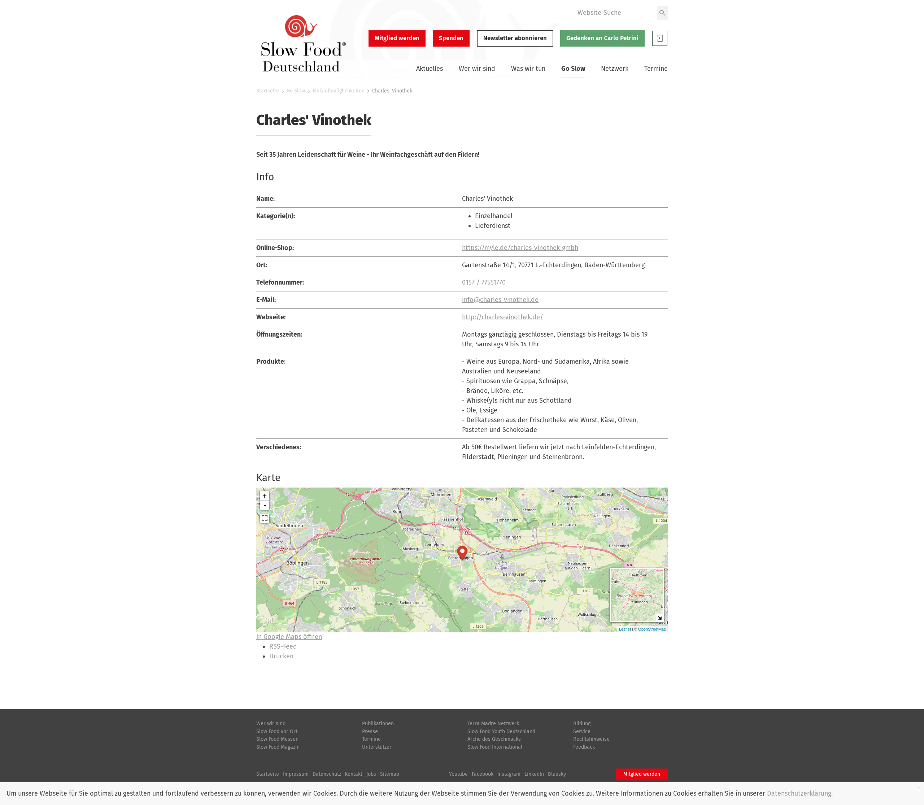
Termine (656, 69)
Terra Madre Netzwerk (493, 723)
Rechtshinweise (591, 739)
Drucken (281, 656)
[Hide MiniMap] (659, 617)
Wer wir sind (477, 69)
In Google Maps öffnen (289, 637)
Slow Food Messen (277, 739)
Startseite (267, 91)
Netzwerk (614, 69)
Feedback (584, 747)
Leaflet (625, 629)
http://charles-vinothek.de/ (502, 317)
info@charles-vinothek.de (500, 300)
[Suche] (662, 13)
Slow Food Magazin (278, 747)
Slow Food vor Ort (276, 731)
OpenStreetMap (652, 629)
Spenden (451, 38)
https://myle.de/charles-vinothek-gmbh (520, 248)
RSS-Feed (283, 646)
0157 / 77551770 (484, 282)
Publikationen (378, 723)
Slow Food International (494, 747)
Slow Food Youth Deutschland (501, 731)
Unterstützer (377, 747)
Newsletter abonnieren (515, 38)
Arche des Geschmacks (494, 739)
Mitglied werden (397, 38)
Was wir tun (528, 69)
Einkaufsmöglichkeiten (339, 91)
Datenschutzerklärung (799, 793)
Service (581, 731)
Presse (370, 731)
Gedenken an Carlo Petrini (602, 38)
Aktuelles (429, 69)
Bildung (581, 723)
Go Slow (573, 69)
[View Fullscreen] (264, 518)
